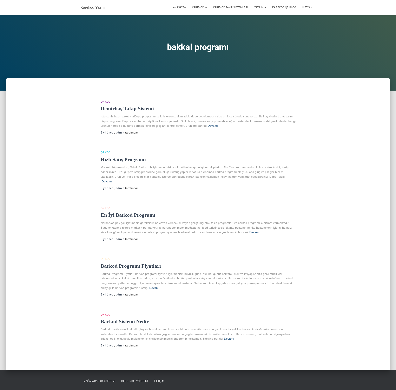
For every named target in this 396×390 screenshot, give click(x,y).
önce (107, 132)
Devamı (213, 125)
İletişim (307, 7)
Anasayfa (179, 7)
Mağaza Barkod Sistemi (99, 381)
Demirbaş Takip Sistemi (127, 108)
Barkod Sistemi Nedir (125, 321)
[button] (206, 7)
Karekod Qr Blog (284, 7)
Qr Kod (105, 101)
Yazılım (259, 7)
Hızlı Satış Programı (123, 159)
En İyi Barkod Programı (128, 215)
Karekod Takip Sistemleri (230, 7)
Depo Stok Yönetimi (134, 381)
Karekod (198, 7)
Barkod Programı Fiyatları (131, 266)
